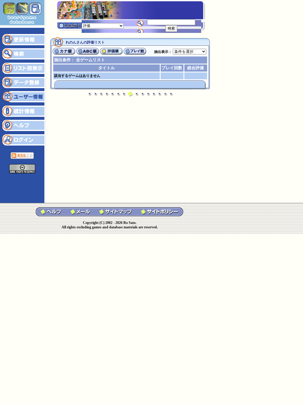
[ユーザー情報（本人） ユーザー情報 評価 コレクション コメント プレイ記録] (103, 25)
